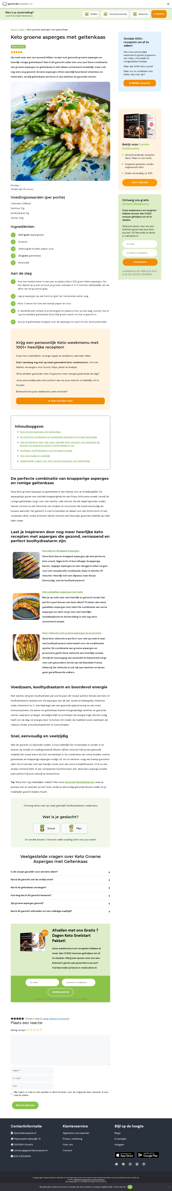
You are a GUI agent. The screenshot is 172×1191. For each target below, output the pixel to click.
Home (14, 29)
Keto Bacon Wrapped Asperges (60, 550)
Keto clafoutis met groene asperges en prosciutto (71, 633)
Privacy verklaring (72, 1138)
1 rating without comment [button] (54, 1018)
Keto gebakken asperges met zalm (62, 592)
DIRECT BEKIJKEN (140, 182)
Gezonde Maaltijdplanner (80, 782)
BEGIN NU (160, 14)
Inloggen (119, 1144)
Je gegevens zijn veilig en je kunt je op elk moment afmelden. (60, 999)
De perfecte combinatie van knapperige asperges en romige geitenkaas (58, 437)
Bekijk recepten (141, 83)
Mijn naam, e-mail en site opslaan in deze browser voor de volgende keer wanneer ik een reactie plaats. (61, 1094)
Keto (22, 29)
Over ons (68, 1144)
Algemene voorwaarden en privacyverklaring (89, 1180)
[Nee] (168, 1187)
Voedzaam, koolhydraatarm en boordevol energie (46, 450)
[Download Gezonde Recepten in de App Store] (125, 1155)
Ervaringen (120, 1138)
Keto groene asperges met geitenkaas (40, 431)
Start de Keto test (62, 400)
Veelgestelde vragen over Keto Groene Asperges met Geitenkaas (55, 461)
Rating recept (18, 1029)
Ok (130, 1187)
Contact (67, 1150)
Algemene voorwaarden (76, 1133)
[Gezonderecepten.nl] (17, 4)
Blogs (118, 1133)
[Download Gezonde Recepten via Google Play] (148, 1155)
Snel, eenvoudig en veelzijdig (35, 455)
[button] (12, 52)
